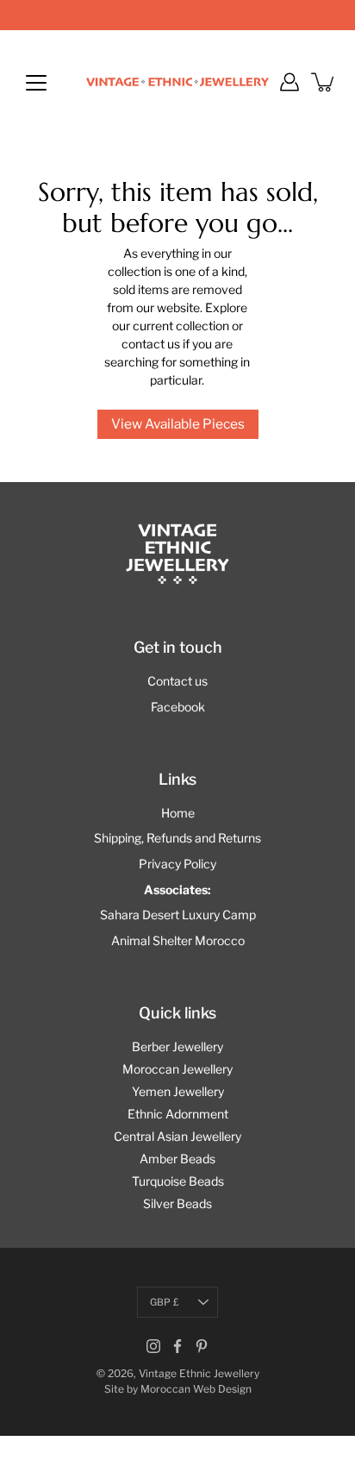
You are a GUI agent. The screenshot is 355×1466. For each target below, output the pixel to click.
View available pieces (178, 424)
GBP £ (164, 1302)
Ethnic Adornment (178, 1113)
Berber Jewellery (177, 1046)
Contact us (177, 680)
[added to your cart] (324, 82)
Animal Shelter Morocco (178, 940)
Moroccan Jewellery (177, 1069)
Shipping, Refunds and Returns (177, 837)
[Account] (289, 82)
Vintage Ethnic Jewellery (199, 1373)
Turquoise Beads (178, 1181)
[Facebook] (177, 1346)
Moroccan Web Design (196, 1388)
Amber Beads (177, 1158)
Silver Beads (177, 1203)
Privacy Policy (177, 863)
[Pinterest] (201, 1346)
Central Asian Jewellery (177, 1136)
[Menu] (36, 83)
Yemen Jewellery (178, 1091)
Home (178, 812)
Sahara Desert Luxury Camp (178, 914)
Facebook (178, 706)
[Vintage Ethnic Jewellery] (177, 82)
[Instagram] (153, 1346)
